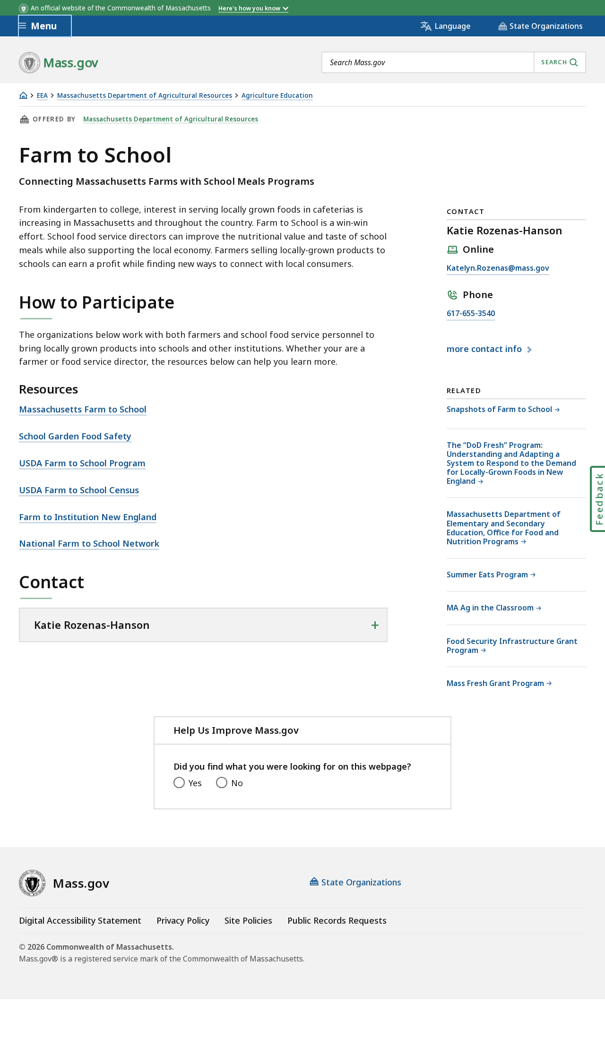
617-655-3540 (471, 314)
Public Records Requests (337, 920)
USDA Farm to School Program (82, 463)
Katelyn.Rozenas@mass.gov (498, 268)
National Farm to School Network (89, 543)
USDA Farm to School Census (79, 490)
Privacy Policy (182, 920)
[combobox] (453, 62)
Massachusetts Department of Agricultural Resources (144, 96)
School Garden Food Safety (75, 436)
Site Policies (248, 920)
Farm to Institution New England (87, 517)
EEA (42, 96)
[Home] (23, 95)
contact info (485, 349)
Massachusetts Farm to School (83, 409)
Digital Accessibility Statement (80, 920)
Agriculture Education (277, 96)
